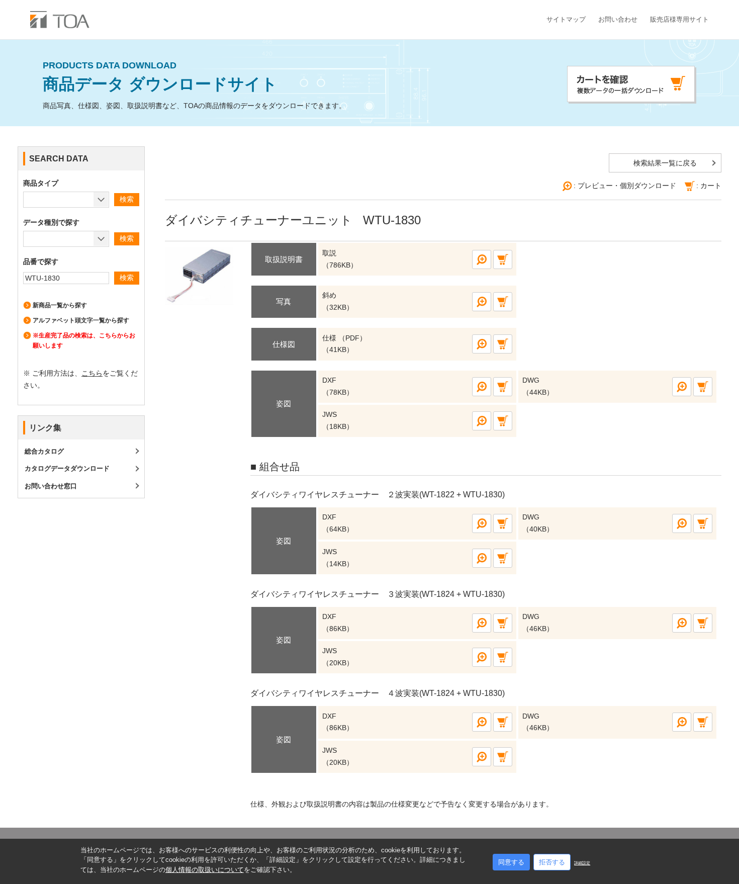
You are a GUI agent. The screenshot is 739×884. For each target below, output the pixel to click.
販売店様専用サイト (679, 19)
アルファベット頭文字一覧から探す (81, 320)
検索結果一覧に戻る (665, 163)
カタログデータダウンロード (67, 468)
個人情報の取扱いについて (204, 869)
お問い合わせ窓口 (51, 486)
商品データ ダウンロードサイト (160, 77)
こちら (92, 373)
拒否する (552, 862)
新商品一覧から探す (60, 305)
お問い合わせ (617, 19)
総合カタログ (44, 451)
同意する (511, 862)
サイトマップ (566, 19)
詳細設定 (582, 863)
